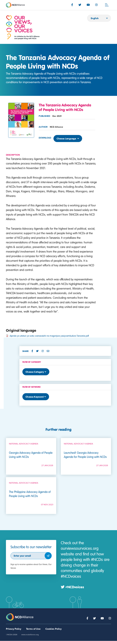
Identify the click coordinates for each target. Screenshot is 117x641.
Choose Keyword (35, 396)
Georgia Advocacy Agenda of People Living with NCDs (31, 455)
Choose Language (67, 138)
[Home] (22, 27)
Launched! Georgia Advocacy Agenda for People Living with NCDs (85, 455)
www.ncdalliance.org (30, 635)
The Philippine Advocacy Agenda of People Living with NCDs (30, 494)
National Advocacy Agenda (23, 444)
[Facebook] (72, 4)
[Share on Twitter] (38, 351)
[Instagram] (96, 4)
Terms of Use (33, 628)
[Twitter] (79, 4)
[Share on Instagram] (44, 351)
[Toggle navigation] (107, 5)
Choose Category (35, 371)
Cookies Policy (53, 628)
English (95, 18)
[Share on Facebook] (33, 351)
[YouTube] (88, 4)
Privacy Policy (13, 628)
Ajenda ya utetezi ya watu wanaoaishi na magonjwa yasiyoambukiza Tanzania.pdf (49, 335)
